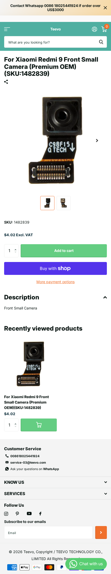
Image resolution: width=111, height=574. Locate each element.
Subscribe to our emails (25, 521)
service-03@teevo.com (28, 462)
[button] (97, 140)
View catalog (7, 29)
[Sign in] (94, 29)
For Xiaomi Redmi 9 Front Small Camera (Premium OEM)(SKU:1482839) (26, 402)
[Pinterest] (17, 514)
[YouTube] (29, 513)
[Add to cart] (39, 425)
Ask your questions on (34, 469)
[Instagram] (6, 514)
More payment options (55, 282)
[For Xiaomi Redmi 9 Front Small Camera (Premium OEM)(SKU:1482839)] (30, 364)
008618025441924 (24, 456)
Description (21, 297)
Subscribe (101, 532)
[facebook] (40, 514)
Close (105, 7)
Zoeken (101, 42)
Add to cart (64, 250)
